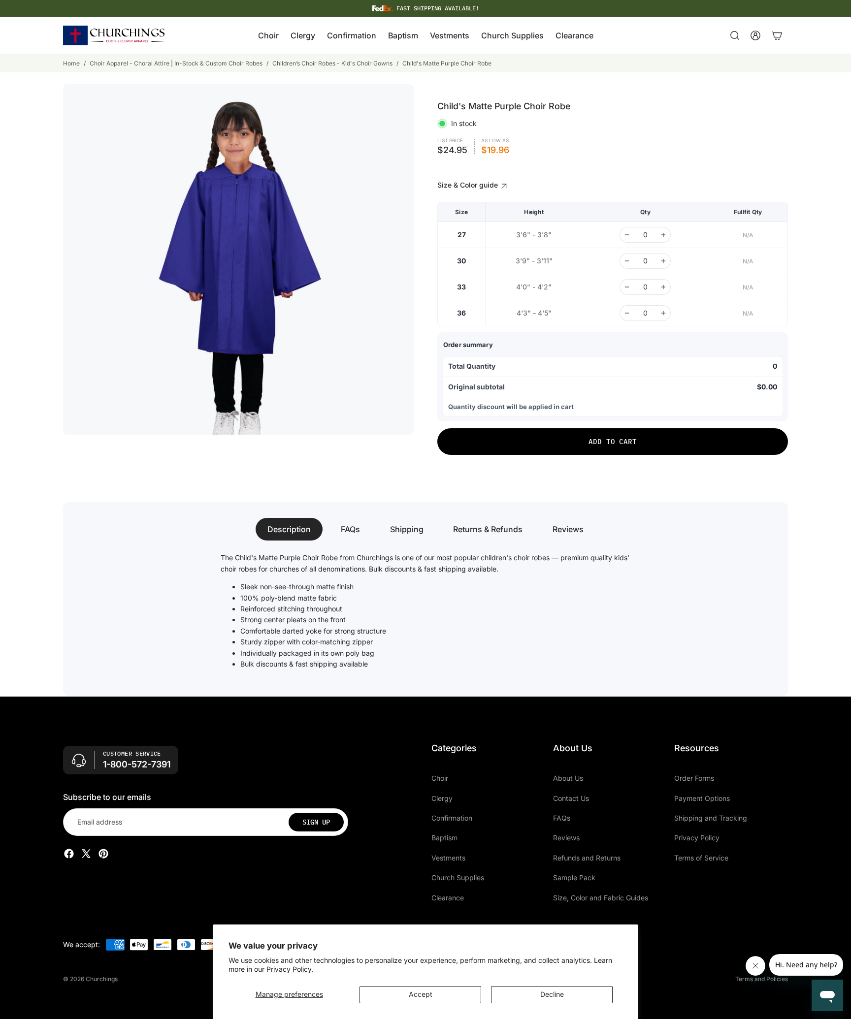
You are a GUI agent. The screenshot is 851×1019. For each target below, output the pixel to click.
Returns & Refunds (488, 529)
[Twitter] (86, 854)
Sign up (316, 822)
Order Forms (694, 778)
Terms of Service (701, 858)
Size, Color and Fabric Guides (600, 897)
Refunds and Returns (587, 858)
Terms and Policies (761, 979)
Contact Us (571, 798)
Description (289, 529)
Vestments (448, 858)
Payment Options (702, 798)
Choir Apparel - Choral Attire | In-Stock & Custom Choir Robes (176, 63)
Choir (439, 778)
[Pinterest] (103, 854)
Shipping (407, 529)
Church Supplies (457, 877)
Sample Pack (574, 877)
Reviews (568, 529)
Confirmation (451, 818)
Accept (420, 994)
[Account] (755, 35)
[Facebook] (69, 854)
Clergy (442, 798)
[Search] (735, 35)
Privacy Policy (697, 837)
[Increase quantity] (663, 235)
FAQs (350, 529)
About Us (568, 778)
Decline (552, 994)
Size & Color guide (468, 185)
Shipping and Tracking (710, 818)
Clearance (447, 897)
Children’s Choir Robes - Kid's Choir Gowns (332, 63)
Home (71, 63)
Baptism (444, 837)
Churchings (102, 979)
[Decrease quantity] (627, 235)
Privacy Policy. (289, 969)
